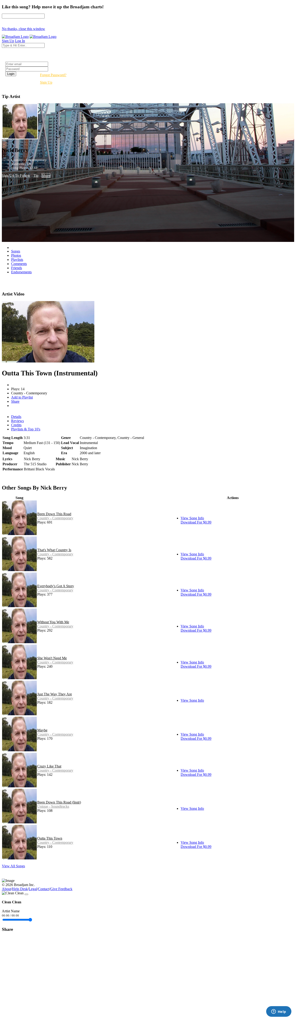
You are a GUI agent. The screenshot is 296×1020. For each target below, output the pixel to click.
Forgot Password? (53, 75)
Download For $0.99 (196, 522)
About (6, 889)
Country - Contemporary (55, 518)
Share (46, 175)
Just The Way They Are (54, 694)
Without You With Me (53, 622)
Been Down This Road (54, 514)
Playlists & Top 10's (25, 429)
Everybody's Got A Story (55, 586)
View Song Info (192, 518)
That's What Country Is (54, 550)
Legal (33, 889)
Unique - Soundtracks (53, 806)
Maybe (42, 730)
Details (16, 417)
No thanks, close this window (23, 29)
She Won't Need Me (52, 658)
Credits (16, 425)
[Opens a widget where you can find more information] (278, 1012)
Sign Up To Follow (16, 175)
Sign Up (46, 82)
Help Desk (20, 889)
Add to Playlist (22, 397)
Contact (43, 889)
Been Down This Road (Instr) (59, 802)
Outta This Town (49, 838)
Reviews (17, 421)
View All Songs (13, 866)
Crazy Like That (49, 766)
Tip (36, 175)
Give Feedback (61, 889)
